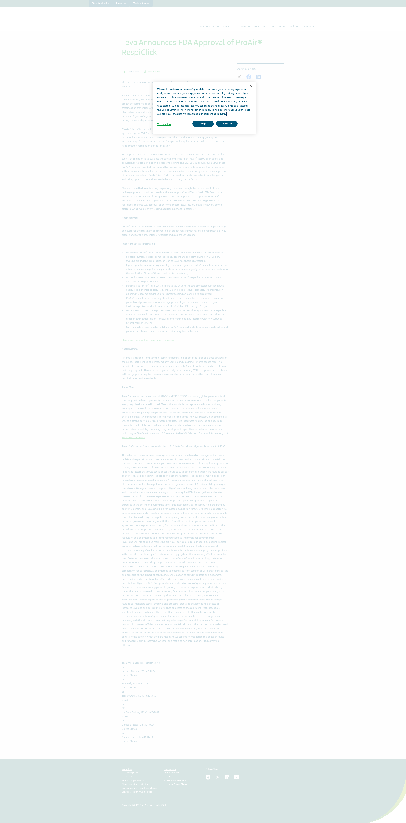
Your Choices (164, 124)
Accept (202, 123)
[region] (204, 108)
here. (223, 114)
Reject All (227, 123)
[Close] (251, 86)
